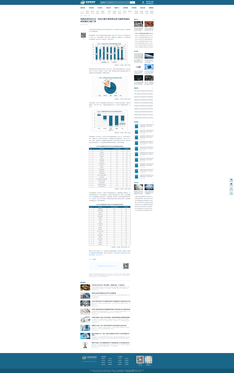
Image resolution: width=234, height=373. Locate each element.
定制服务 (126, 362)
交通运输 (87, 13)
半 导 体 (130, 13)
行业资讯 (100, 8)
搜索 (132, 2)
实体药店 (94, 259)
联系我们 (126, 358)
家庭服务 (152, 13)
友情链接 (126, 364)
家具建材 (114, 13)
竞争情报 (134, 8)
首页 (81, 15)
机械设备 (102, 11)
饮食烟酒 (141, 13)
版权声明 (120, 364)
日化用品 (146, 11)
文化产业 (119, 11)
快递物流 (97, 13)
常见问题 (120, 362)
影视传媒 (130, 11)
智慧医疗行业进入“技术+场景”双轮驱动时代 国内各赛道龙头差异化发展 (109, 325)
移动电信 (114, 11)
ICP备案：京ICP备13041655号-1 (118, 371)
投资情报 (125, 8)
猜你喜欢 (83, 282)
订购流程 (120, 360)
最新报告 (136, 88)
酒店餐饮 (136, 13)
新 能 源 (82, 11)
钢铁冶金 (92, 11)
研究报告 (91, 8)
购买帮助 (126, 360)
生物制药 (141, 11)
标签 (90, 259)
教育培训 (124, 11)
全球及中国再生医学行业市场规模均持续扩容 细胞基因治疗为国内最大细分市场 (111, 301)
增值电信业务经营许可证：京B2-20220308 (133, 371)
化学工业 (97, 11)
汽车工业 (92, 13)
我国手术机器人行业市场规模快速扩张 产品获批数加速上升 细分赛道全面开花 (110, 342)
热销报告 (136, 122)
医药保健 (136, 11)
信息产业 (109, 11)
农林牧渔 (102, 13)
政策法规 (142, 8)
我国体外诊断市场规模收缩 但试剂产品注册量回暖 (104, 293)
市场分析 (108, 8)
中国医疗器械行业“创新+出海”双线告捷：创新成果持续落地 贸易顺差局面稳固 (111, 317)
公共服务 (146, 13)
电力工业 (82, 13)
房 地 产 (109, 13)
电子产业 (124, 13)
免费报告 (151, 8)
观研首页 (82, 8)
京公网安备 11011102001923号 (138, 370)
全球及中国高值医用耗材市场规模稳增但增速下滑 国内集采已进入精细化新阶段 (111, 309)
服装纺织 (152, 11)
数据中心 (117, 8)
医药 (89, 15)
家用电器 (119, 13)
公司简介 (120, 358)
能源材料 (87, 11)
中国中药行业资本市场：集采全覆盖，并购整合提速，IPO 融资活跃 (108, 285)
